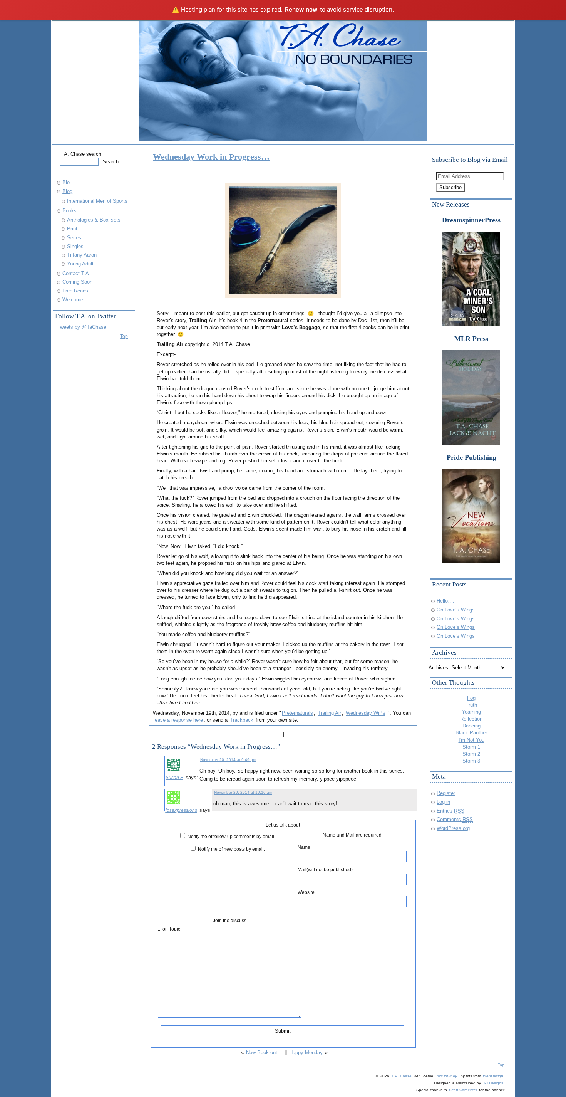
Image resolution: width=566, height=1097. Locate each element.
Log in (443, 802)
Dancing (471, 726)
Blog (67, 191)
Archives (438, 667)
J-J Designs (493, 1083)
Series (74, 237)
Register (446, 793)
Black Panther (471, 733)
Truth (471, 705)
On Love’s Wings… (458, 610)
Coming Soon (77, 282)
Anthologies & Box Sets (94, 220)
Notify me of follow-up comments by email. (231, 836)
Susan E (174, 777)
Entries (450, 811)
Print (72, 229)
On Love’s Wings (456, 627)
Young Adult (80, 264)
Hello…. (445, 601)
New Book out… (264, 1052)
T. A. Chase (401, 1076)
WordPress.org (453, 828)
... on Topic (169, 928)
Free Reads (75, 291)
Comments (455, 819)
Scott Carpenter (463, 1090)
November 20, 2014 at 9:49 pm (228, 760)
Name (304, 847)
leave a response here (178, 720)
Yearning (471, 712)
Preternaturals (297, 713)
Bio (66, 182)
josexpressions (181, 810)
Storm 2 (471, 754)
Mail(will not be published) (325, 869)
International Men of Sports (97, 201)
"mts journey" (447, 1076)
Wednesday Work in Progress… (211, 156)
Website (306, 892)
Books (69, 210)
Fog (471, 698)
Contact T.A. (76, 273)
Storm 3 (471, 761)
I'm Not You (471, 740)
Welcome (72, 299)
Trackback (241, 720)
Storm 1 (471, 747)
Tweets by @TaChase (81, 327)
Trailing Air (329, 713)
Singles (75, 246)
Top (124, 336)
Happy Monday (306, 1052)
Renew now (301, 9)
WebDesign (493, 1076)
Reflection (471, 719)
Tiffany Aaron (82, 255)
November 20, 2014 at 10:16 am (243, 792)
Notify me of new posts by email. (231, 849)
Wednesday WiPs (365, 713)
